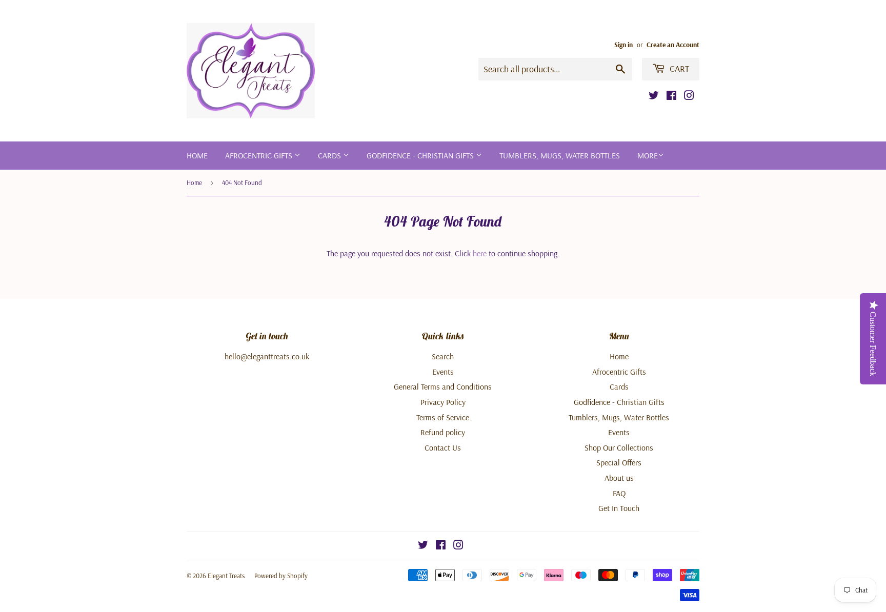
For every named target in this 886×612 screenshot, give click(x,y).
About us (619, 478)
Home (197, 155)
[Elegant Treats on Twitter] (654, 96)
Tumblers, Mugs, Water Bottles (559, 155)
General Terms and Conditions (443, 386)
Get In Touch (618, 508)
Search (443, 356)
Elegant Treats (226, 576)
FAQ (619, 493)
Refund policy (442, 432)
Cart (678, 68)
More (647, 155)
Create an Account (673, 44)
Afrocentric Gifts (259, 155)
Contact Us (443, 447)
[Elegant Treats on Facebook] (671, 96)
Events (443, 371)
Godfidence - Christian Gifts (421, 155)
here (480, 253)
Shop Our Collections (619, 447)
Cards (330, 155)
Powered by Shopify (281, 576)
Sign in (623, 44)
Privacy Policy (443, 402)
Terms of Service (442, 417)
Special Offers (618, 462)
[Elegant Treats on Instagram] (689, 96)
